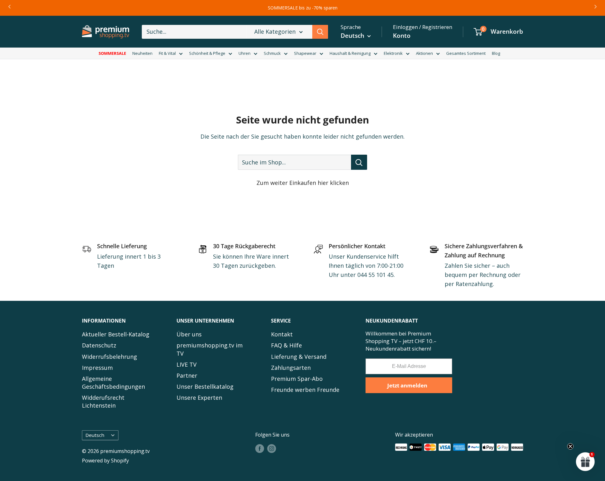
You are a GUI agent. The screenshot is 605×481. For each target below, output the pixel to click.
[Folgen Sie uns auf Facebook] (259, 448)
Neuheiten (142, 53)
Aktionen (424, 53)
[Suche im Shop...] (359, 162)
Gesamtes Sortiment (466, 53)
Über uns (189, 334)
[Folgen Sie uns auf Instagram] (271, 448)
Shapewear (305, 53)
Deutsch (94, 435)
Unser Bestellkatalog (204, 386)
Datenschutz (99, 345)
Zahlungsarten (291, 367)
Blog (496, 53)
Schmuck (272, 53)
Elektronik (393, 53)
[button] (585, 461)
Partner (186, 375)
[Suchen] (320, 32)
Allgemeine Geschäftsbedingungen (113, 382)
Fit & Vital (167, 53)
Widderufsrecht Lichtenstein (103, 401)
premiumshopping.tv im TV (209, 349)
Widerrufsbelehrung (109, 356)
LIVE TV (186, 364)
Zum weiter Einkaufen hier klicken (302, 182)
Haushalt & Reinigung (350, 53)
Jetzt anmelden (407, 385)
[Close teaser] (570, 446)
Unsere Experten (199, 397)
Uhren (245, 53)
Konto (402, 35)
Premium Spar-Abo (297, 378)
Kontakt (282, 334)
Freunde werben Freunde (305, 389)
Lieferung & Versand (298, 356)
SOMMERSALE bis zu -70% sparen (302, 8)
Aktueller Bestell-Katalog (115, 334)
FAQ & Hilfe (286, 345)
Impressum (97, 367)
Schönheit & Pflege (207, 53)
